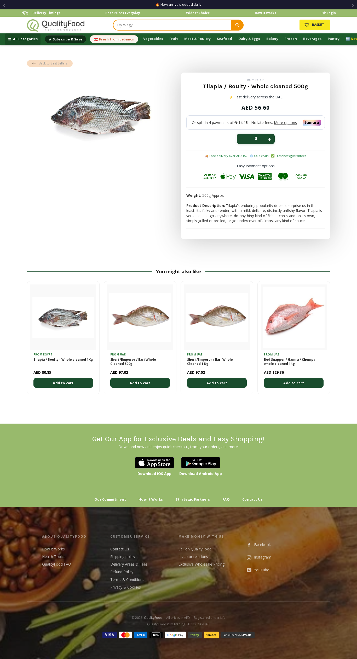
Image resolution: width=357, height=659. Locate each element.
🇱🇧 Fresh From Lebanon (114, 39)
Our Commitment (110, 499)
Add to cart (63, 383)
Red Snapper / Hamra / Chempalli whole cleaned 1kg (291, 362)
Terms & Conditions (127, 579)
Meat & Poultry (197, 38)
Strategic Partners (193, 499)
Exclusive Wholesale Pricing (201, 564)
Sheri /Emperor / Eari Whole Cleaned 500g (133, 362)
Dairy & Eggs (249, 38)
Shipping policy (122, 556)
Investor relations (193, 556)
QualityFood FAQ (56, 564)
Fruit (173, 38)
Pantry (333, 38)
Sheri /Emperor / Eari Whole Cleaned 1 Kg (210, 362)
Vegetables (153, 38)
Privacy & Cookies (125, 587)
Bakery (272, 38)
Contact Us (252, 499)
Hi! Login (328, 13)
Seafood (224, 38)
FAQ (226, 499)
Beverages (312, 38)
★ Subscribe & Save (65, 39)
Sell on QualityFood (195, 549)
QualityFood (153, 617)
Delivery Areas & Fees (129, 564)
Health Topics (53, 556)
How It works (265, 13)
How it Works (151, 499)
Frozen (291, 38)
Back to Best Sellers (53, 63)
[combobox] (172, 25)
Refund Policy (121, 571)
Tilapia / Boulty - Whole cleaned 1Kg (63, 360)
